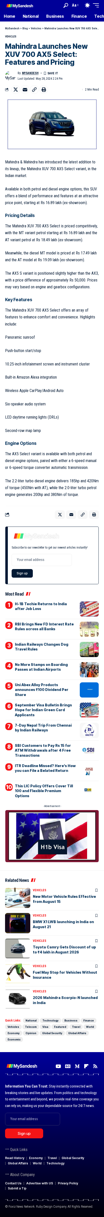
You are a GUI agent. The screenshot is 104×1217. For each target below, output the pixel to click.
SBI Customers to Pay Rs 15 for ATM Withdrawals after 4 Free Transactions (43, 750)
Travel (76, 1026)
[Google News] (68, 1066)
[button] (65, 5)
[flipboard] (86, 1066)
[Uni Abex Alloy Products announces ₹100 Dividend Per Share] (89, 690)
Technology (50, 1020)
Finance (88, 1020)
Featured (60, 1026)
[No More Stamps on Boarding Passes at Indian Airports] (89, 669)
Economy (14, 1033)
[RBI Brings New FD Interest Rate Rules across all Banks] (89, 629)
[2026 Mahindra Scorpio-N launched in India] (17, 999)
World (90, 1026)
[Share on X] (15, 89)
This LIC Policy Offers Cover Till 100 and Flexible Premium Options (44, 791)
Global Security (52, 1033)
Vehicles (10, 36)
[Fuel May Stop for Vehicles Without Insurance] (17, 974)
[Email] (25, 89)
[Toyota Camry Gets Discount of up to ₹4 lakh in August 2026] (17, 948)
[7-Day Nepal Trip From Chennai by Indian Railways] (89, 730)
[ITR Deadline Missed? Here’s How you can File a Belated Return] (89, 770)
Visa (45, 1026)
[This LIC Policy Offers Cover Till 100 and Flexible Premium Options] (89, 791)
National (31, 1020)
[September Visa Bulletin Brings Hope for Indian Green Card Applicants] (89, 710)
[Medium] (77, 1066)
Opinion (30, 1033)
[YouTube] (58, 1066)
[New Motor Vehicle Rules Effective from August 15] (17, 898)
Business (70, 1020)
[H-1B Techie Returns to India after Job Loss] (89, 609)
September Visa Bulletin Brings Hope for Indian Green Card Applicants (43, 710)
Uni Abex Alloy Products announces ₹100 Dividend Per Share (41, 690)
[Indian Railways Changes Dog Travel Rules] (89, 649)
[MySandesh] (20, 5)
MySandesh (30, 73)
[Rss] (95, 1066)
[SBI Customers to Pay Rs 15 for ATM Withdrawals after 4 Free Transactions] (89, 750)
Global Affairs (77, 1033)
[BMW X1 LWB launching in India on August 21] (17, 923)
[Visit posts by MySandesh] (10, 76)
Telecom (31, 1026)
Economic (14, 1039)
